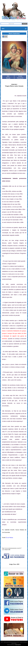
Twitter (8, 76)
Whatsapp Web (20, 78)
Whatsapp (8, 78)
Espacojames (18, 644)
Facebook (20, 76)
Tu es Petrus (9, 537)
